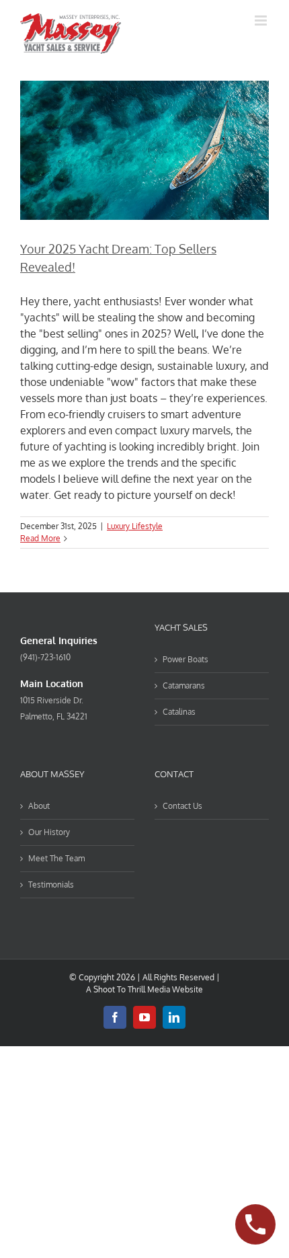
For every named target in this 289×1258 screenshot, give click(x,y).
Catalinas (179, 712)
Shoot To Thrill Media (131, 989)
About (39, 806)
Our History (49, 832)
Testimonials (51, 884)
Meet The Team (56, 858)
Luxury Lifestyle (135, 526)
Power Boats (185, 659)
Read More (40, 538)
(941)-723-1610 (45, 657)
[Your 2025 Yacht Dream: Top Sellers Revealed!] (144, 150)
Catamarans (184, 685)
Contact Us (182, 806)
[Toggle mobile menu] (262, 20)
